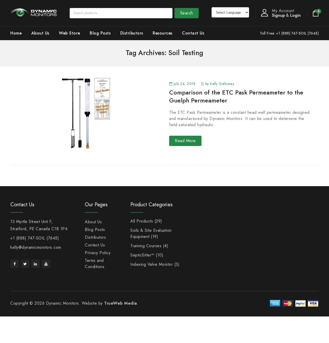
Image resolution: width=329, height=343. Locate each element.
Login (295, 15)
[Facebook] (15, 264)
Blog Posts (100, 33)
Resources (162, 33)
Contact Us (193, 33)
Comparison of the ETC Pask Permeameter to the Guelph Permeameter (236, 96)
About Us (40, 33)
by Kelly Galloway (219, 83)
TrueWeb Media (120, 303)
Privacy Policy (98, 253)
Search (186, 13)
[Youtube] (46, 264)
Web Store (69, 33)
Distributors (131, 33)
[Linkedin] (35, 264)
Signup (278, 15)
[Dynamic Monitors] (33, 12)
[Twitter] (25, 264)
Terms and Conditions (94, 264)
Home (16, 33)
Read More (185, 141)
